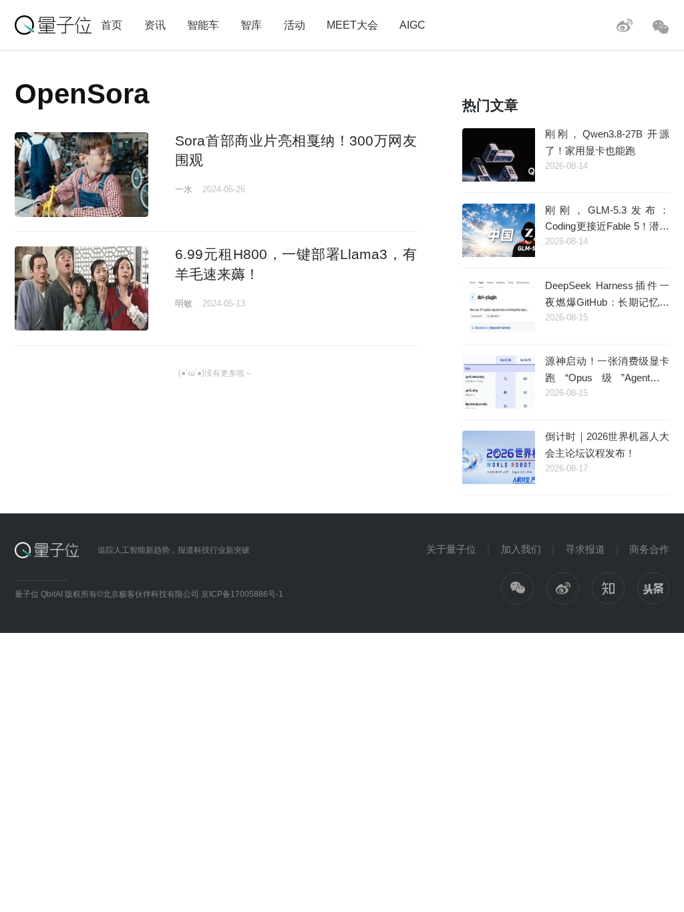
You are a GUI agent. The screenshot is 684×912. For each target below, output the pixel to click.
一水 (183, 189)
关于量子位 (451, 549)
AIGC (412, 25)
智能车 (203, 25)
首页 (111, 25)
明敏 (183, 303)
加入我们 (521, 549)
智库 (251, 25)
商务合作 (649, 549)
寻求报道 (585, 549)
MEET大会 (352, 25)
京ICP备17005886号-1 (242, 594)
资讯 (155, 25)
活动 (294, 25)
